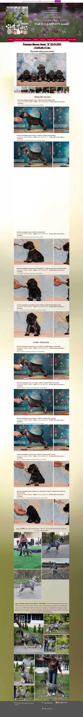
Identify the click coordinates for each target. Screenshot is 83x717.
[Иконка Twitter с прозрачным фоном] (42, 708)
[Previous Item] (15, 69)
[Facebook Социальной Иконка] (64, 702)
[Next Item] (67, 69)
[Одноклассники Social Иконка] (58, 702)
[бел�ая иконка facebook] (42, 702)
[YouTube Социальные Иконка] (66, 702)
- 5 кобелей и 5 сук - (42, 47)
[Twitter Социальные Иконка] (61, 702)
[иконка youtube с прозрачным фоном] (56, 702)
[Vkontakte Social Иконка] (63, 702)
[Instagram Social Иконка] (59, 702)
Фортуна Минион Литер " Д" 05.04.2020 (42, 44)
